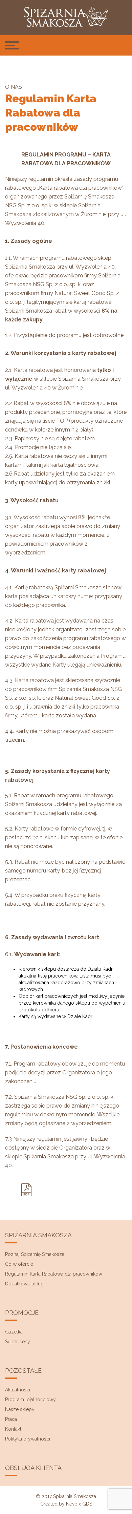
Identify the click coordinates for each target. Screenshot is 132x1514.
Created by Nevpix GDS (66, 1503)
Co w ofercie (19, 1264)
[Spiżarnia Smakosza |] (66, 17)
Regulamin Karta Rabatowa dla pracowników (53, 1274)
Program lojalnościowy (30, 1399)
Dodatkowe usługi (25, 1283)
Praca (11, 1419)
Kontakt (13, 1429)
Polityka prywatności (27, 1439)
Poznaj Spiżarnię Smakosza (34, 1254)
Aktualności (17, 1389)
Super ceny (17, 1341)
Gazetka (14, 1331)
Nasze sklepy (20, 1409)
